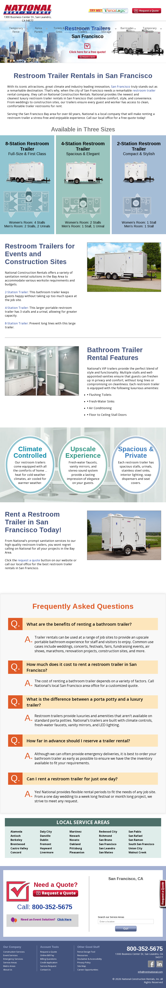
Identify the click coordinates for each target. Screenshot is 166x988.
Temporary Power (150, 29)
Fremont (45, 844)
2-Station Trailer (16, 292)
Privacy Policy (84, 962)
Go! (125, 928)
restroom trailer (144, 90)
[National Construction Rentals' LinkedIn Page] (159, 964)
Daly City (46, 831)
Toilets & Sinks (59, 29)
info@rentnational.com (150, 971)
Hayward (46, 848)
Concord (16, 852)
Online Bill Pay (47, 955)
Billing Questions (48, 958)
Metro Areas (9, 966)
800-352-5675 (52, 906)
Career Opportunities (87, 969)
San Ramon (136, 840)
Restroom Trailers (82, 29)
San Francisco (120, 86)
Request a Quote (59, 893)
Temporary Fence (16, 29)
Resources (82, 955)
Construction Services (14, 951)
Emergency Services (13, 958)
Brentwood (18, 844)
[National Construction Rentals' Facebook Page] (151, 964)
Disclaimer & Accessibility (89, 958)
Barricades (127, 28)
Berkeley (16, 840)
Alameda (16, 831)
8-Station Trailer (16, 323)
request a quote (28, 560)
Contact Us (45, 969)
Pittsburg (76, 848)
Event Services (10, 955)
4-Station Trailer (16, 308)
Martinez (76, 831)
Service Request (48, 966)
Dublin (44, 840)
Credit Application (48, 962)
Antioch (16, 836)
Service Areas (10, 962)
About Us (7, 969)
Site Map (81, 966)
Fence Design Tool (86, 951)
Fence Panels (38, 29)
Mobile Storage (106, 29)
